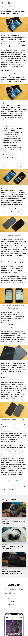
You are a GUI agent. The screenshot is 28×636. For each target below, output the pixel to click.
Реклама (11, 604)
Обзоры (4, 519)
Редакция (11, 602)
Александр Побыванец (8, 9)
